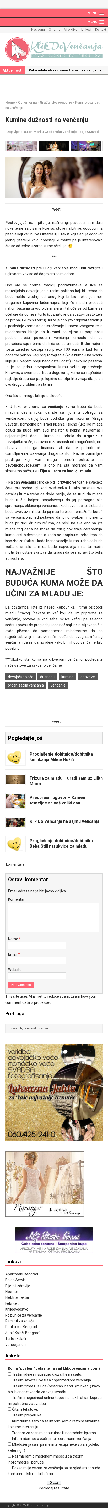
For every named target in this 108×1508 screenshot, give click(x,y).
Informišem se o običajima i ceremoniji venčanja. (52, 1439)
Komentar (16, 899)
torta (9, 349)
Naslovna (38, 29)
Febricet (12, 1303)
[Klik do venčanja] (54, 49)
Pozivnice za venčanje (23, 1315)
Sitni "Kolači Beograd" (23, 1333)
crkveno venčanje (72, 482)
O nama (54, 29)
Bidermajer (91, 344)
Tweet (55, 209)
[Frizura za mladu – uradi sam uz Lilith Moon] (15, 781)
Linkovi (86, 29)
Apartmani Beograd (21, 1274)
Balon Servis (15, 1280)
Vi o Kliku (70, 29)
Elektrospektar (17, 1297)
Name (13, 939)
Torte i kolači (15, 1338)
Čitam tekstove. (25, 1409)
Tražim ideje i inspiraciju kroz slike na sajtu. (47, 1374)
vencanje (58, 685)
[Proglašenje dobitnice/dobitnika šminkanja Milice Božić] (15, 761)
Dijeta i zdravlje (17, 1286)
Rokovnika (65, 607)
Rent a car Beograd (21, 1327)
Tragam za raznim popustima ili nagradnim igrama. (54, 1433)
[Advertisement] (56, 86)
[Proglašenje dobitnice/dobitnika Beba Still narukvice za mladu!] (15, 848)
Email (13, 954)
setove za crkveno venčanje (38, 665)
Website (14, 969)
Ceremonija (27, 102)
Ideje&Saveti (88, 132)
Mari (37, 132)
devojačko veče (20, 677)
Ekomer (11, 1292)
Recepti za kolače (19, 1321)
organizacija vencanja (26, 685)
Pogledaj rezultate (54, 1488)
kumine (67, 677)
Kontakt (100, 29)
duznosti (47, 677)
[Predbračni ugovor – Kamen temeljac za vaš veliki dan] (15, 805)
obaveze (87, 677)
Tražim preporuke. (27, 1415)
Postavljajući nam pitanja (27, 222)
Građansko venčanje (61, 132)
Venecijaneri (15, 1344)
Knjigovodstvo (16, 1309)
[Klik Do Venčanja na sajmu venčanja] (15, 824)
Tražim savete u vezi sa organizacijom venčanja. (52, 1380)
